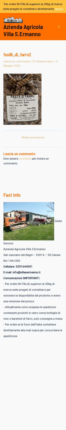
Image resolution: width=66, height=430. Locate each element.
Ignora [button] (59, 9)
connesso (25, 158)
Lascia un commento (16, 61)
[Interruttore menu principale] (59, 26)
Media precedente (33, 137)
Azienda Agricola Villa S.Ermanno (23, 30)
